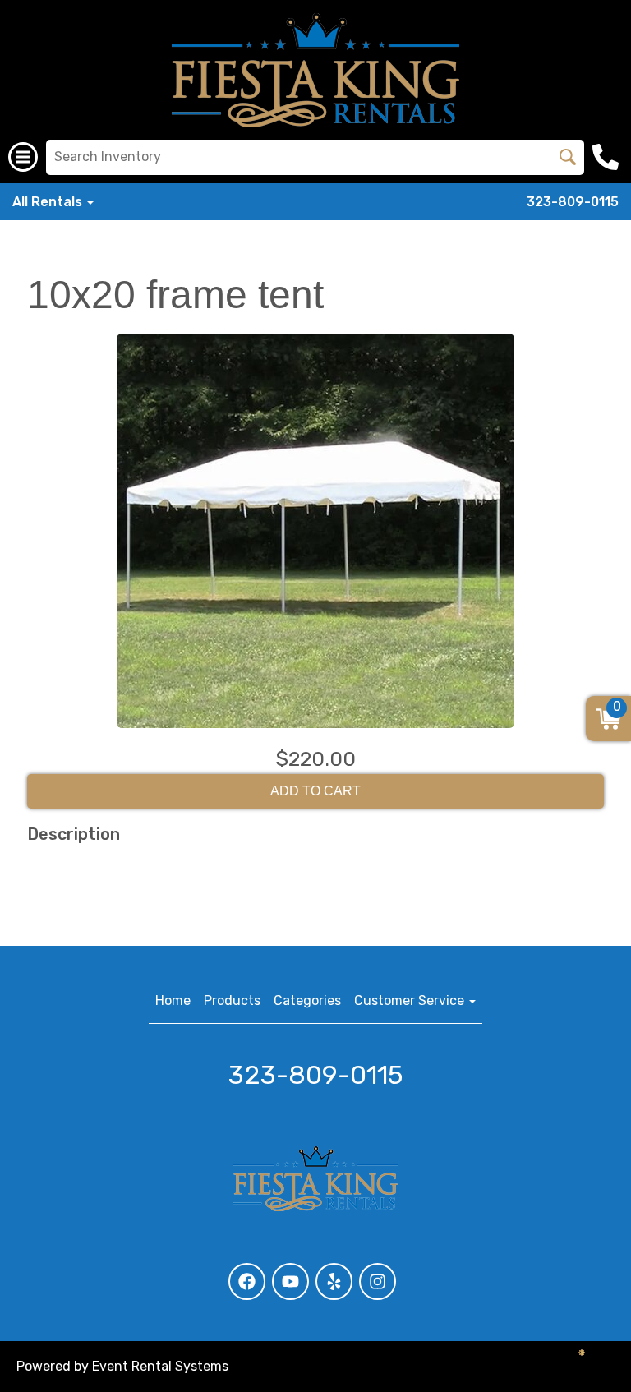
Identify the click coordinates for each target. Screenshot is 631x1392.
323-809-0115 (573, 202)
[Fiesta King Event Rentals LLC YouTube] (290, 1281)
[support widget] (581, 1352)
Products (232, 1000)
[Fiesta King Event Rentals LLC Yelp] (334, 1281)
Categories (307, 1000)
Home (173, 1000)
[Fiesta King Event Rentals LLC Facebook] (246, 1281)
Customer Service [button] (410, 1000)
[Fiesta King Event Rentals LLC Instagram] (377, 1281)
